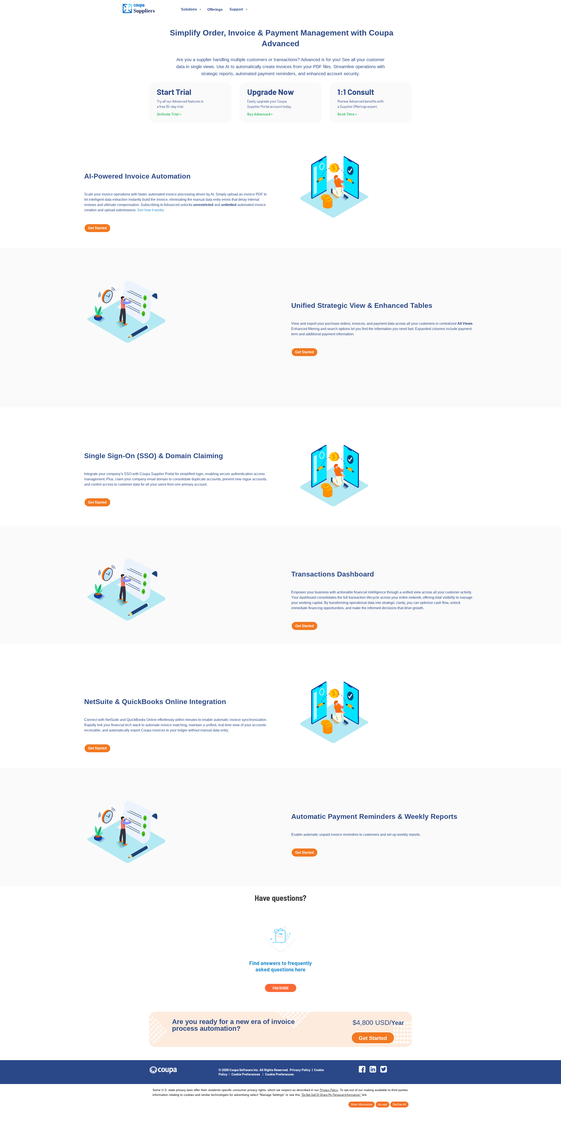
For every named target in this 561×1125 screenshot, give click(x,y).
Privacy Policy (300, 1070)
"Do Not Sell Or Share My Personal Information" (331, 1095)
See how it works (150, 210)
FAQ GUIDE (281, 988)
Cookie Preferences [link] (245, 1074)
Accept (382, 1104)
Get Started (97, 228)
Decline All (399, 1104)
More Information (361, 1104)
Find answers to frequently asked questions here (280, 966)
